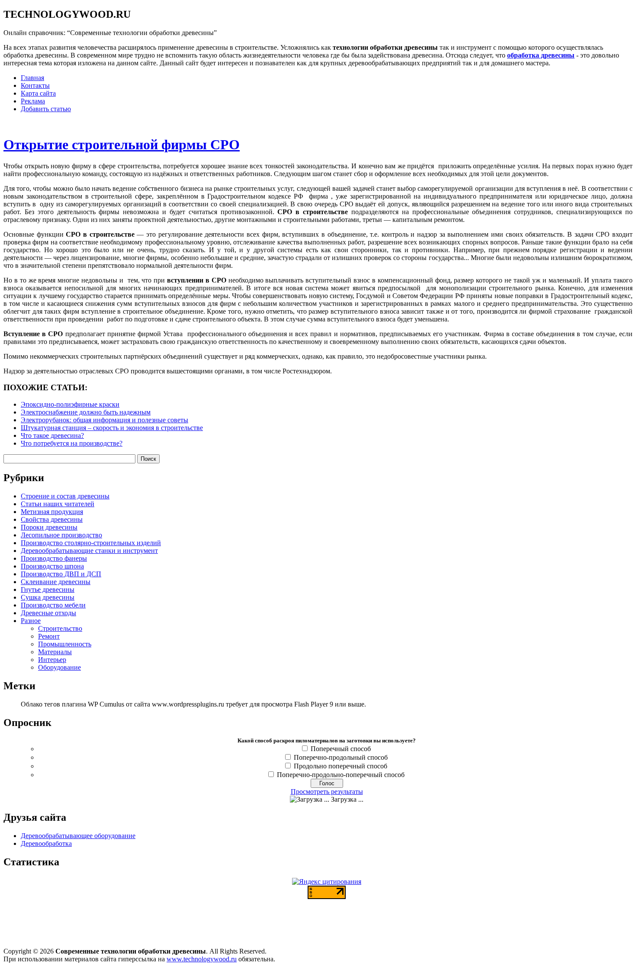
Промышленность (64, 644)
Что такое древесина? (52, 435)
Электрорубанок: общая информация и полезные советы (104, 420)
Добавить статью (46, 108)
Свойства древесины (52, 519)
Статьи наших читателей (57, 503)
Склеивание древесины (55, 581)
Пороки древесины (49, 527)
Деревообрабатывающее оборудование (78, 835)
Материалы (55, 651)
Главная (32, 77)
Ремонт (49, 636)
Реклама (33, 101)
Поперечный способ (341, 748)
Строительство (60, 628)
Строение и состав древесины (65, 496)
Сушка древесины (47, 597)
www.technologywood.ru (202, 959)
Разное (31, 620)
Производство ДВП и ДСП (61, 574)
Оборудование (59, 667)
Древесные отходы (48, 613)
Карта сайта (38, 93)
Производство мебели (53, 605)
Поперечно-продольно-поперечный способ (341, 774)
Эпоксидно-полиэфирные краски (70, 404)
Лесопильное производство (61, 535)
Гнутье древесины (47, 589)
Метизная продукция (52, 511)
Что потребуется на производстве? (71, 443)
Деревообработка (46, 843)
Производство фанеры (54, 558)
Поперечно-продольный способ (341, 757)
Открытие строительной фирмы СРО (121, 144)
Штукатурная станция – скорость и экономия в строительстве (112, 427)
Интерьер (52, 659)
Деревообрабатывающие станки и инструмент (89, 550)
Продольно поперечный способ (340, 766)
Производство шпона (52, 566)
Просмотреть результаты (327, 791)
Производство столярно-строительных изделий (91, 542)
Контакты (35, 85)
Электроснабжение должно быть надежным (86, 412)
